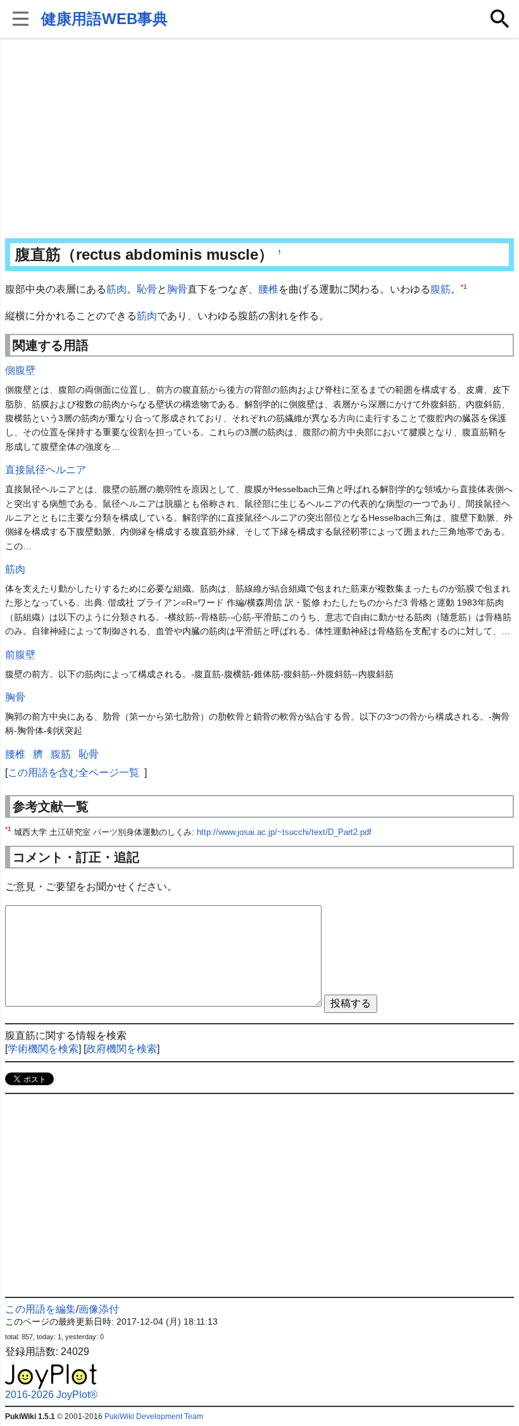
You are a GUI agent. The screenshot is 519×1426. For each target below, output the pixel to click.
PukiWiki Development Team (153, 1416)
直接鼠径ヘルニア (45, 469)
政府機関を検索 (121, 1048)
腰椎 (268, 289)
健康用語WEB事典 (104, 18)
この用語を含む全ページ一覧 (73, 772)
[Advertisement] (259, 139)
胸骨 (177, 289)
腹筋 (440, 289)
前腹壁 (20, 654)
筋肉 (116, 289)
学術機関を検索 (43, 1048)
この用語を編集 (40, 1309)
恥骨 (147, 289)
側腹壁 (20, 370)
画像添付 (98, 1309)
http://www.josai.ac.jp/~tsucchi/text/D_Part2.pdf (284, 832)
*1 (464, 286)
